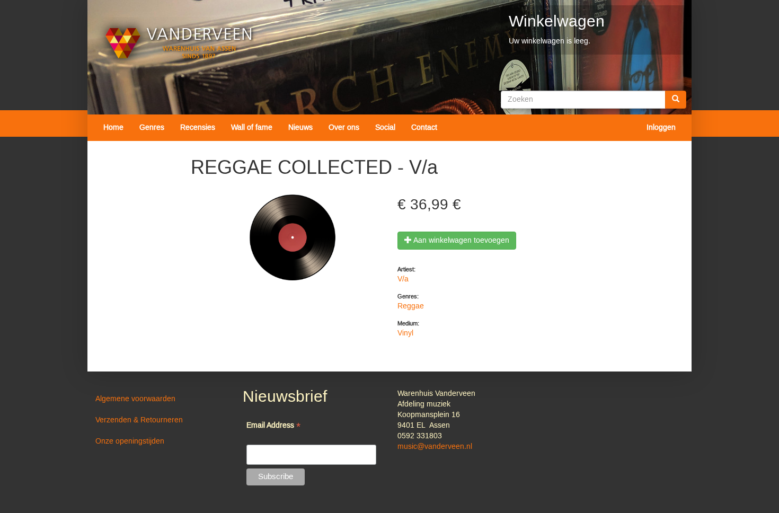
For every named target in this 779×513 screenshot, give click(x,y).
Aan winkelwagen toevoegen (460, 240)
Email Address (273, 426)
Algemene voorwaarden (135, 399)
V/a (403, 279)
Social (385, 127)
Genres (151, 127)
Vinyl (405, 333)
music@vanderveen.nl (434, 447)
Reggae (410, 306)
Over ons (344, 127)
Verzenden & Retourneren (139, 420)
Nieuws (300, 127)
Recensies (197, 127)
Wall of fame (251, 127)
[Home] (178, 43)
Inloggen (661, 127)
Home (113, 127)
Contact (424, 127)
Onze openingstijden (129, 441)
